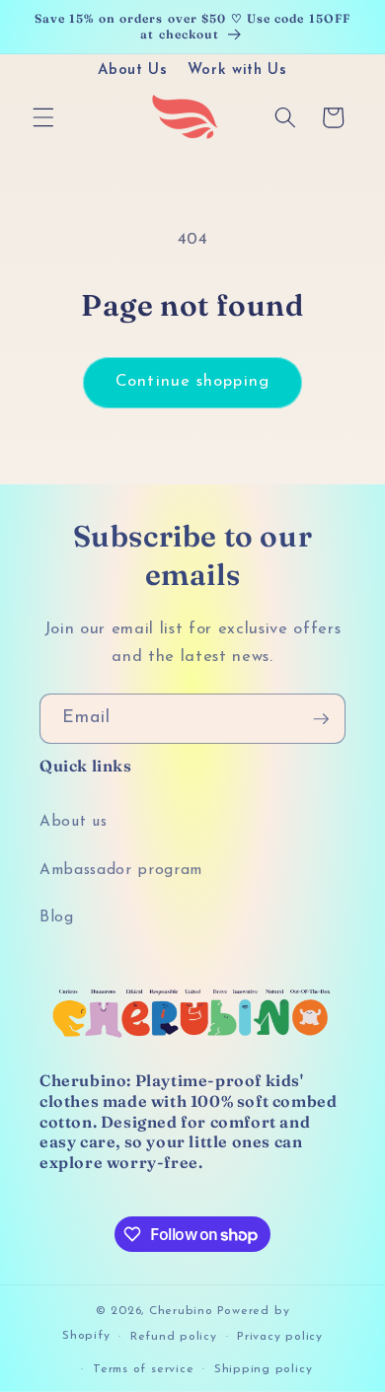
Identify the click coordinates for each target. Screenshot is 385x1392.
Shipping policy (263, 1369)
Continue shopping (193, 382)
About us (73, 822)
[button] (43, 117)
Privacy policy (280, 1337)
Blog (56, 917)
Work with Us (237, 70)
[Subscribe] (321, 719)
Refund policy (173, 1337)
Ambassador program (120, 870)
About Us (132, 70)
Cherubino (181, 1311)
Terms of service (143, 1369)
